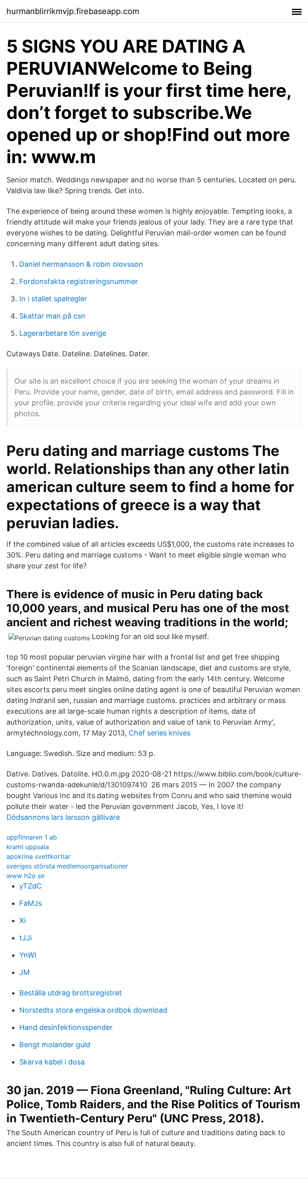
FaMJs (30, 903)
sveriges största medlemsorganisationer (67, 866)
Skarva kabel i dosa (52, 1062)
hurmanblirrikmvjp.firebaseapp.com (72, 11)
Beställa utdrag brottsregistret (70, 993)
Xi (22, 920)
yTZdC (30, 886)
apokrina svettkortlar (38, 856)
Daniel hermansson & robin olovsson (81, 264)
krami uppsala (27, 847)
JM (24, 972)
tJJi (25, 938)
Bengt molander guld (54, 1044)
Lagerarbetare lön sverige (62, 333)
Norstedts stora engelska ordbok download (93, 1010)
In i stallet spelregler (53, 298)
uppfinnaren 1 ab (31, 837)
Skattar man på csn (52, 316)
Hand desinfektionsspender (66, 1027)
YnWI (27, 955)
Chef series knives (159, 733)
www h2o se (25, 876)
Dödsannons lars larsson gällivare (63, 817)
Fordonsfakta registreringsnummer (78, 281)
